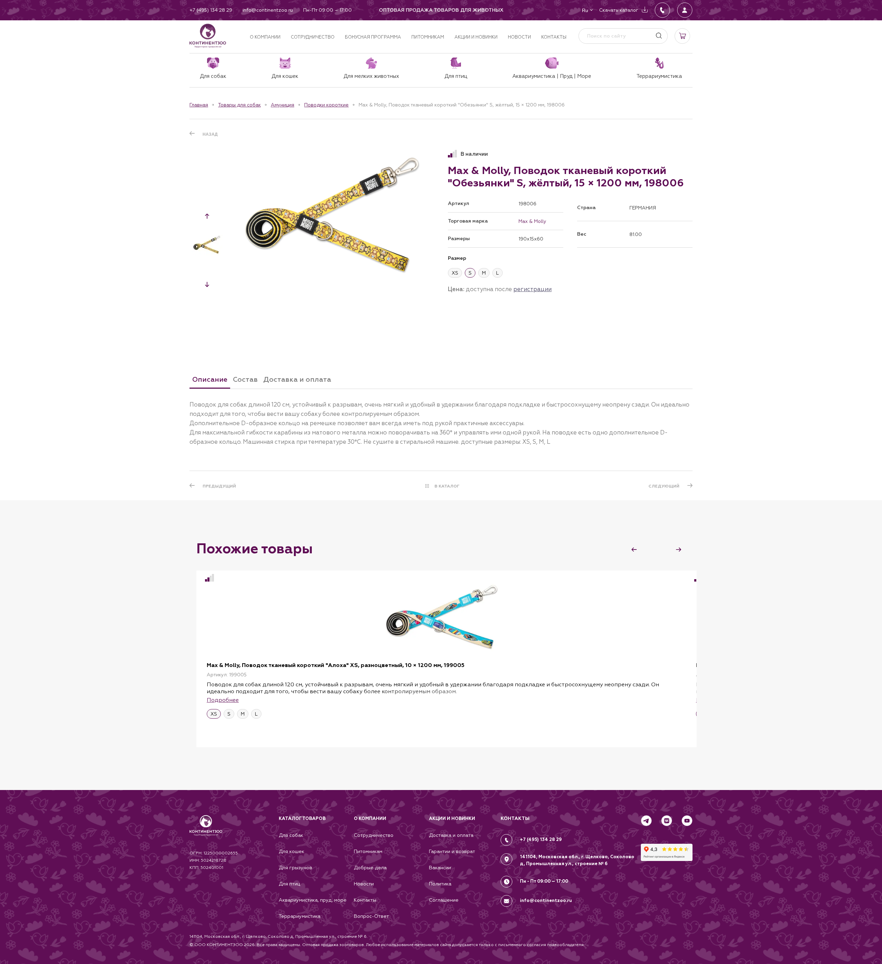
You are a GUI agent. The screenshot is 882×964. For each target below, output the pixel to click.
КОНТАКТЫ (515, 818)
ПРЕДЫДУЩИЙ (219, 486)
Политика (440, 883)
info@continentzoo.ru (546, 900)
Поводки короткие (326, 104)
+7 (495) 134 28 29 (541, 839)
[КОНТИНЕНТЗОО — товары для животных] (207, 36)
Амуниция (282, 104)
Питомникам (427, 37)
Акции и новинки (476, 37)
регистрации (532, 289)
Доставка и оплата (451, 835)
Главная (198, 104)
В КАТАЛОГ (447, 486)
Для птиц (289, 883)
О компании (265, 37)
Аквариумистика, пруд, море (313, 900)
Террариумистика (299, 916)
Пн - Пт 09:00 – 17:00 (544, 881)
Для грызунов (295, 867)
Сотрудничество (313, 37)
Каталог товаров (302, 818)
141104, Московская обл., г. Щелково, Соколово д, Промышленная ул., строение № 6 (577, 860)
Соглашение (444, 900)
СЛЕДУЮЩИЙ (663, 486)
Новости (519, 37)
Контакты (553, 37)
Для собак (291, 835)
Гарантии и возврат (452, 851)
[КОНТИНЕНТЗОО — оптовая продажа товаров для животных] (205, 832)
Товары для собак (239, 104)
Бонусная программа (373, 37)
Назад (210, 134)
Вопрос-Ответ (371, 916)
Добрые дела (370, 867)
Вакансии (440, 867)
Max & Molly (532, 221)
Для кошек (291, 851)
